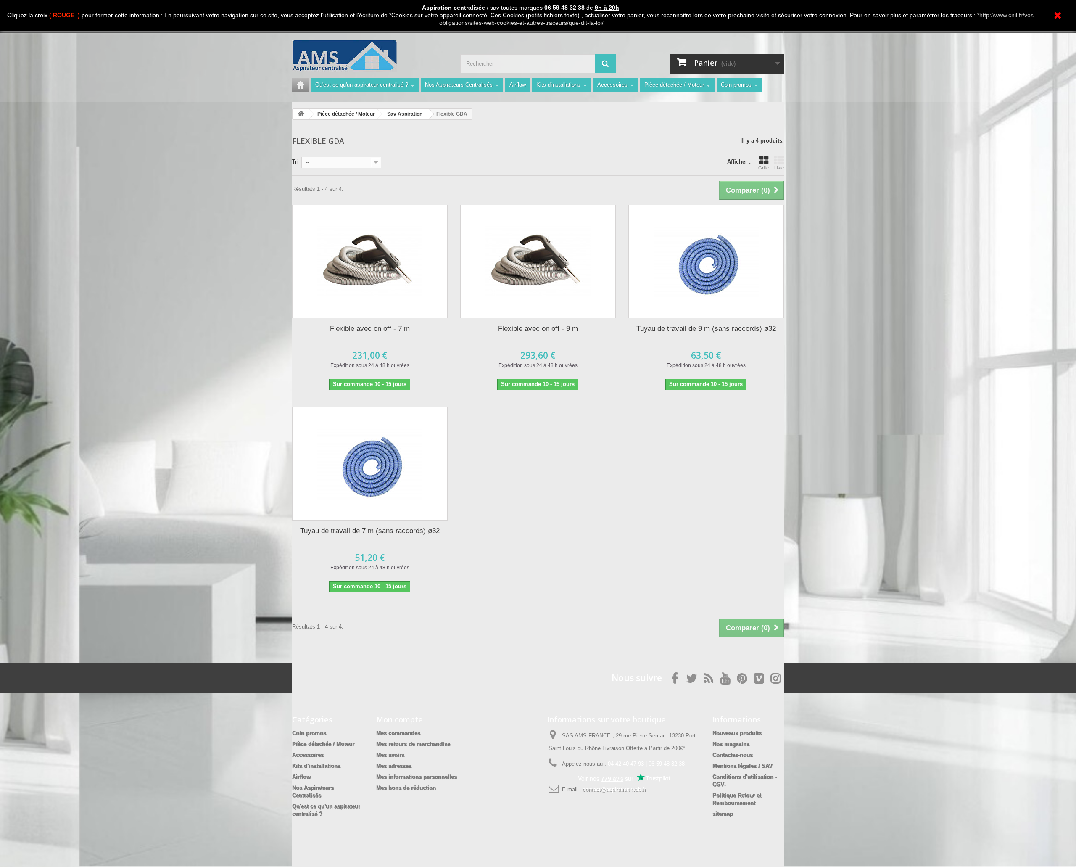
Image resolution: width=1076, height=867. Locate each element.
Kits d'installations (558, 85)
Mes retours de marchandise (413, 744)
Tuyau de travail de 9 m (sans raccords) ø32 (706, 329)
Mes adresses (393, 766)
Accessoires (612, 85)
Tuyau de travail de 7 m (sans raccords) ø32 (370, 531)
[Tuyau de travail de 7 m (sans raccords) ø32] (369, 463)
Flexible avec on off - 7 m (370, 329)
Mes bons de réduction (406, 788)
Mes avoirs (390, 755)
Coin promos (736, 85)
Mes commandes (398, 733)
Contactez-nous (732, 755)
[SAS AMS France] (370, 56)
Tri (295, 162)
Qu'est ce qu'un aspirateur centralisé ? (361, 85)
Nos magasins (730, 744)
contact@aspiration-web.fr (614, 789)
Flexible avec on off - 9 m (538, 329)
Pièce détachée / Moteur (674, 85)
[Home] (300, 85)
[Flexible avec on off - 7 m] (369, 261)
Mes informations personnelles (416, 777)
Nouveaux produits (737, 733)
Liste (779, 167)
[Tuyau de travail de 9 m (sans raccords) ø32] (706, 261)
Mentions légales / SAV (742, 766)
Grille (763, 167)
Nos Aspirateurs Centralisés (459, 85)
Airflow (517, 85)
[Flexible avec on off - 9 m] (538, 261)
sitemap (722, 814)
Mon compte (399, 719)
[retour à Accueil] (301, 114)
